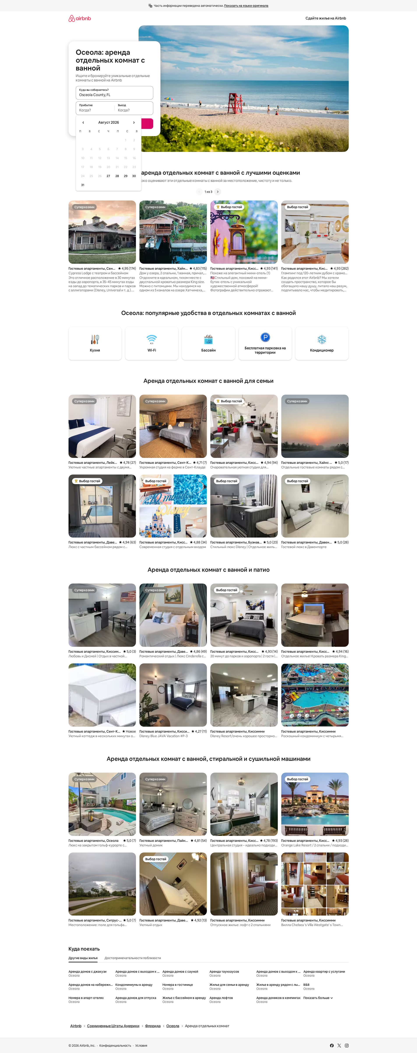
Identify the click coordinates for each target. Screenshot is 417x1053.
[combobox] (114, 94)
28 (117, 176)
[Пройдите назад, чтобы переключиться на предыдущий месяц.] (83, 122)
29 (125, 176)
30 (134, 176)
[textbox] (95, 110)
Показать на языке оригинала (246, 6)
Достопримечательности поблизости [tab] (133, 958)
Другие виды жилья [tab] (83, 958)
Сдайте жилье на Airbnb (326, 18)
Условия (141, 1046)
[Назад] (199, 191)
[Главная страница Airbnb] (80, 18)
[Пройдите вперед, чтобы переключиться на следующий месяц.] (133, 122)
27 (108, 176)
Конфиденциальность (115, 1046)
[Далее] (217, 191)
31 (82, 185)
